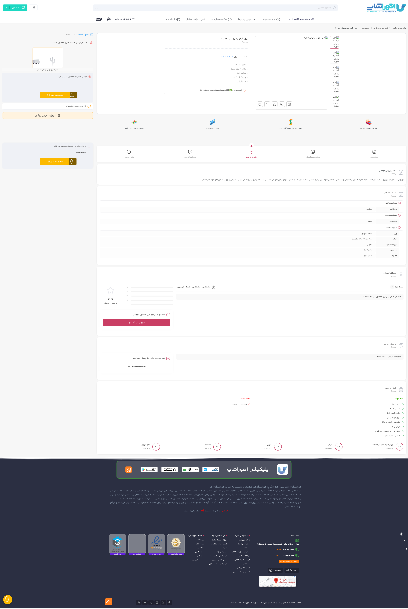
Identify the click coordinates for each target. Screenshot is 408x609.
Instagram (277, 570)
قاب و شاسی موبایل (219, 560)
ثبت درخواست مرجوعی (241, 572)
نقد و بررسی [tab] (129, 157)
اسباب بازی (365, 28)
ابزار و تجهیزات (221, 552)
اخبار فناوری (199, 552)
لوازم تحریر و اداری (399, 28)
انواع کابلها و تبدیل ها (219, 556)
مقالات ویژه (200, 548)
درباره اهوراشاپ (244, 540)
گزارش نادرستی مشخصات (76, 106)
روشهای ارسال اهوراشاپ (241, 552)
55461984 (285, 556)
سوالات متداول (244, 556)
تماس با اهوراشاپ (243, 568)
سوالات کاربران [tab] (190, 157)
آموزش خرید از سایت (219, 540)
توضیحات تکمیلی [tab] (313, 157)
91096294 (285, 550)
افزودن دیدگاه (139, 322)
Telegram (293, 570)
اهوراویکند (200, 544)
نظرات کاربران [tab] (251, 157)
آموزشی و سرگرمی (380, 28)
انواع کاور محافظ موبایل (218, 564)
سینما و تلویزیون (198, 560)
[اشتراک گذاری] (274, 104)
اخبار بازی (200, 556)
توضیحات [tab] (374, 157)
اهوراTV (201, 540)
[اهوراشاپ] (386, 8)
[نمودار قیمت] (282, 104)
